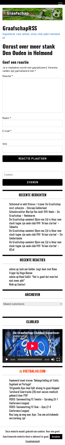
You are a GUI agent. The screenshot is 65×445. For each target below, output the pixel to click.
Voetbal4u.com (34, 371)
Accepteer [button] (56, 436)
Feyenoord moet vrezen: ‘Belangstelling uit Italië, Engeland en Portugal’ (34, 382)
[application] (32, 346)
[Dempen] (52, 359)
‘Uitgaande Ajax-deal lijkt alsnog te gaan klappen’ (34, 388)
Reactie (7, 76)
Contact (21, 284)
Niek (11, 284)
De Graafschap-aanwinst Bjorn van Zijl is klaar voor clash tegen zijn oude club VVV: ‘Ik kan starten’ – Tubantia (35, 223)
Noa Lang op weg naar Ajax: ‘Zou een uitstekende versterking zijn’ (33, 416)
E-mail (7, 131)
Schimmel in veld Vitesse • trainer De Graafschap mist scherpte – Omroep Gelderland (34, 206)
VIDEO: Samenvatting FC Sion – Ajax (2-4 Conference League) (30, 409)
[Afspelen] (6, 359)
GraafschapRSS (19, 28)
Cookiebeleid (33, 441)
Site (4, 144)
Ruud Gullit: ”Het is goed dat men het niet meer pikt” (33, 279)
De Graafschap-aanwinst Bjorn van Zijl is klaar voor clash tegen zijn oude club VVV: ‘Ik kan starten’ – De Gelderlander (35, 234)
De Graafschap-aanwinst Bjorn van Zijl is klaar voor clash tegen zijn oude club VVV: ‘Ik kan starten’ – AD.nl (35, 246)
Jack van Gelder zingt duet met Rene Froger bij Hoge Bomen (33, 271)
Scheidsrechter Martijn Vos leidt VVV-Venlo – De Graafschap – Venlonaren (34, 214)
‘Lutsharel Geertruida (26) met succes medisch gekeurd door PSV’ (33, 394)
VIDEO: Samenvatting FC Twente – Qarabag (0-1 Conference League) (33, 401)
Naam (6, 118)
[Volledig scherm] (58, 359)
